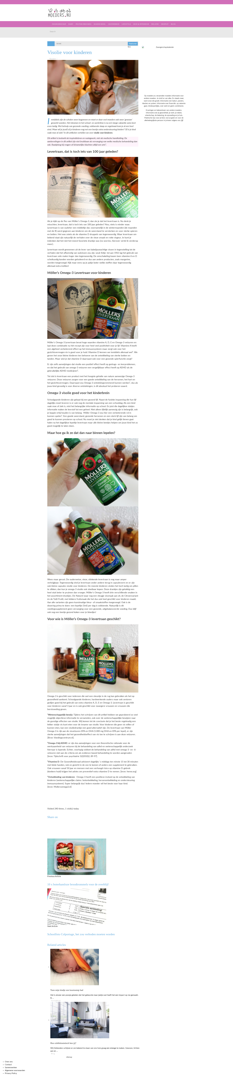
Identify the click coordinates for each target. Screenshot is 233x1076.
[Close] (3, 3)
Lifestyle (9, 41)
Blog (6, 61)
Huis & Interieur (12, 46)
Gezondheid (10, 36)
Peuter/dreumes (83, 24)
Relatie (8, 51)
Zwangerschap (11, 16)
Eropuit (8, 56)
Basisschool (10, 31)
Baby (70, 24)
